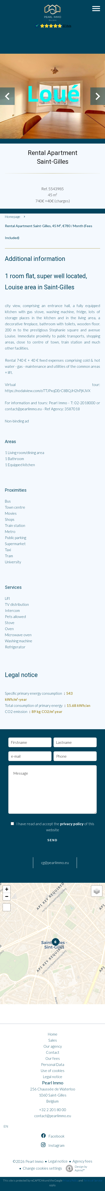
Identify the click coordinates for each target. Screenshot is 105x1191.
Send (52, 840)
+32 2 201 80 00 (52, 1109)
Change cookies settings (42, 1168)
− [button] (6, 896)
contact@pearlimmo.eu (52, 1116)
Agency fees (82, 1161)
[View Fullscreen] (6, 907)
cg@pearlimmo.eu (55, 862)
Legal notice (58, 1161)
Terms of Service (93, 1180)
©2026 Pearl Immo (28, 1161)
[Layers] (96, 891)
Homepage (12, 216)
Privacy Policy (70, 1180)
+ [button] (6, 889)
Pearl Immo (52, 1082)
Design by (81, 1168)
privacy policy (72, 824)
